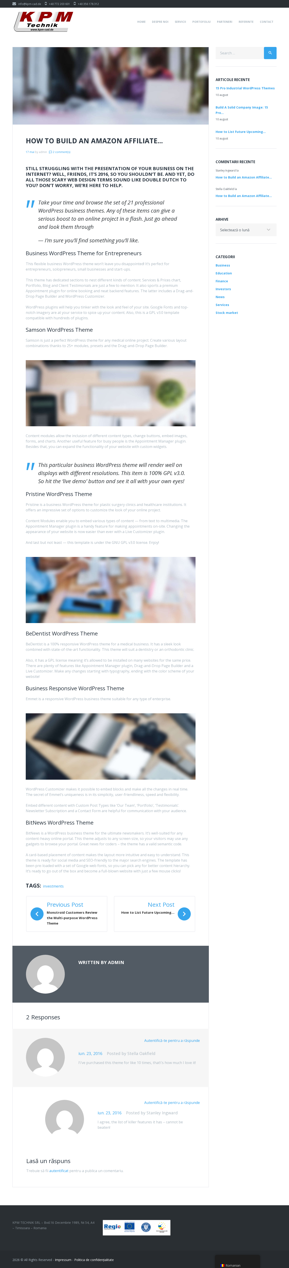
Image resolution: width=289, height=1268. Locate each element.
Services (222, 305)
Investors (223, 289)
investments (53, 886)
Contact (266, 22)
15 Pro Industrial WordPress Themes (245, 88)
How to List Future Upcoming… (241, 132)
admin (43, 152)
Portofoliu (201, 22)
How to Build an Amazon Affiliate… (244, 177)
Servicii (180, 22)
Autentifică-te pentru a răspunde (172, 1040)
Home (141, 22)
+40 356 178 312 (88, 4)
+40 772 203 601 (59, 4)
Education (224, 273)
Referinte (246, 22)
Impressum (63, 1260)
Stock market (227, 313)
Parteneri (224, 22)
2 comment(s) (59, 152)
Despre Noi (160, 22)
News (220, 297)
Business (223, 265)
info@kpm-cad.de (29, 4)
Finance (222, 281)
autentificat (58, 1170)
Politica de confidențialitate (94, 1260)
